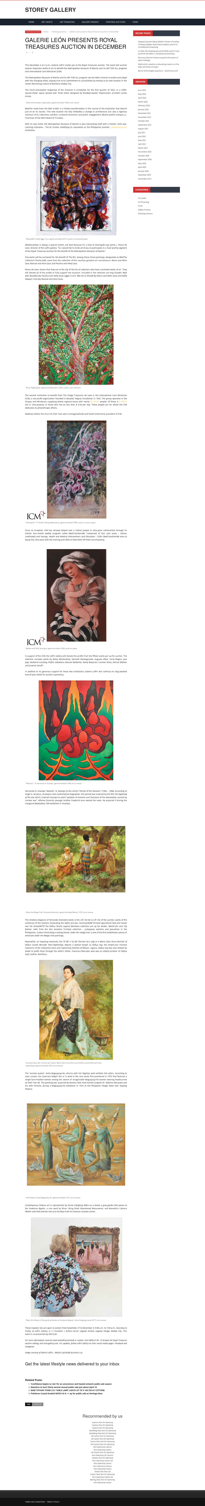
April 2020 (142, 167)
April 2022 (142, 98)
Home (31, 22)
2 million (123, 401)
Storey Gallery (50, 9)
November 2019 (144, 178)
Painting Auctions (115, 22)
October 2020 (143, 155)
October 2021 (143, 121)
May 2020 (142, 163)
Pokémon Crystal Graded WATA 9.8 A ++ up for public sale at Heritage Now (66, 1393)
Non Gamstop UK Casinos (102, 1455)
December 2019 (144, 175)
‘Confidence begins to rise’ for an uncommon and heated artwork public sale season (71, 1384)
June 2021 (142, 136)
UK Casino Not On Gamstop (102, 1436)
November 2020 (144, 151)
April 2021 (142, 144)
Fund (135, 22)
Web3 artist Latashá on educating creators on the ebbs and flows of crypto (158, 65)
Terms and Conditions (35, 1502)
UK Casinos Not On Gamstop (102, 1444)
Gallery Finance (90, 22)
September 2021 (145, 125)
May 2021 (142, 140)
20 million (94, 401)
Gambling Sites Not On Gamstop (102, 1430)
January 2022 (143, 109)
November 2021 (144, 117)
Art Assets (47, 22)
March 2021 (143, 148)
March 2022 (143, 101)
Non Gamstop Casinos (102, 1447)
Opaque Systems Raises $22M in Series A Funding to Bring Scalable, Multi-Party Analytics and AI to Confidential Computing (158, 44)
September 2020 (145, 159)
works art (38, 1404)
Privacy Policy (53, 1502)
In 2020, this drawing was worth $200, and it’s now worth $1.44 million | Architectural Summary (158, 52)
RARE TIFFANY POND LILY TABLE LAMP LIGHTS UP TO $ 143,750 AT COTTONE (68, 1390)
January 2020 (143, 171)
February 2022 (144, 105)
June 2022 (142, 90)
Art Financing (67, 22)
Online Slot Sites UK (102, 1471)
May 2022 (142, 94)
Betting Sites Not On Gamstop (102, 1479)
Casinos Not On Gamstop (102, 1422)
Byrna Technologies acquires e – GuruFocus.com (158, 70)
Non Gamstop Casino (102, 1449)
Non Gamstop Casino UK (102, 1460)
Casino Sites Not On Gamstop (102, 1441)
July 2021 (141, 132)
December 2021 (144, 113)
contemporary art (118, 127)
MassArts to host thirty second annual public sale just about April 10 (64, 1387)
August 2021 (143, 128)
